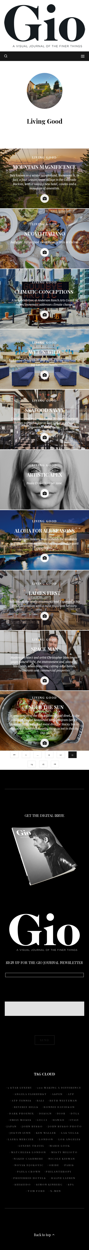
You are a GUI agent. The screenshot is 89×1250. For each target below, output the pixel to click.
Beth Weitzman (63, 1100)
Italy (74, 1120)
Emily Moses (21, 1120)
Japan (12, 1126)
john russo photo (65, 1126)
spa (71, 1184)
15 (43, 764)
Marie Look (60, 1145)
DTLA (75, 1113)
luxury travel (31, 1145)
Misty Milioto (64, 1152)
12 (61, 754)
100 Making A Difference (59, 1087)
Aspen (57, 1094)
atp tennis (22, 1100)
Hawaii (59, 1120)
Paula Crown (29, 1171)
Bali (40, 1100)
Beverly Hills (26, 1107)
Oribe (54, 1165)
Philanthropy (59, 1171)
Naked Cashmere (28, 1158)
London (46, 1139)
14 (32, 764)
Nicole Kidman (61, 1158)
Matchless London (28, 1152)
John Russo (32, 1126)
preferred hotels (29, 1178)
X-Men (55, 1191)
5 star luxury (20, 1087)
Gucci (42, 1120)
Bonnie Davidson (59, 1107)
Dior (61, 1113)
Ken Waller (46, 1132)
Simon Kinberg (49, 1184)
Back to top (43, 1235)
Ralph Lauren (63, 1178)
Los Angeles (69, 1139)
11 (49, 754)
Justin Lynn (20, 1132)
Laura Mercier (21, 1139)
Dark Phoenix (21, 1113)
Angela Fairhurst (30, 1094)
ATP (71, 1094)
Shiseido (22, 1184)
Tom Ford (36, 1191)
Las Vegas (70, 1132)
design (45, 1113)
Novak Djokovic (29, 1165)
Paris (69, 1165)
